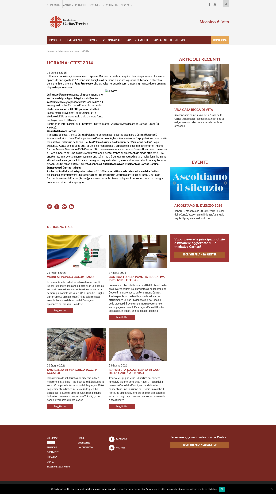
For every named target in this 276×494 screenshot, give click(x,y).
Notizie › (68, 5)
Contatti (51, 462)
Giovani (93, 40)
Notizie (51, 442)
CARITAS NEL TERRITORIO (169, 40)
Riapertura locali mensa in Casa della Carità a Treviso (134, 371)
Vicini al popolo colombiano (70, 277)
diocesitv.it (127, 5)
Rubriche (80, 5)
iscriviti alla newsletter (200, 254)
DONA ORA (52, 457)
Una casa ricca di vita (193, 110)
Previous (174, 80)
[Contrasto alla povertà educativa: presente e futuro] (138, 251)
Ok (222, 489)
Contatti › (112, 5)
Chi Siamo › (53, 5)
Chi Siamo (52, 438)
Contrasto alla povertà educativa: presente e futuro (137, 278)
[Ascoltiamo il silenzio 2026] (199, 183)
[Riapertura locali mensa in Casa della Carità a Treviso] (138, 344)
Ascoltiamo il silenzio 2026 (198, 206)
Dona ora (220, 40)
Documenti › (96, 5)
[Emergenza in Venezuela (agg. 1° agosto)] (76, 344)
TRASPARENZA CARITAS (59, 466)
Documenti (53, 452)
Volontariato (113, 40)
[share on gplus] (64, 206)
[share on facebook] (57, 206)
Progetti (55, 40)
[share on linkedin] (71, 206)
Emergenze (75, 40)
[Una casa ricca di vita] (199, 84)
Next (225, 80)
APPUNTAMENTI (137, 40)
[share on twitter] (49, 206)
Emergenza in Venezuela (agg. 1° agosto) (72, 371)
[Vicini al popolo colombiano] (76, 251)
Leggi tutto (60, 310)
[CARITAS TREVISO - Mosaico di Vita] (68, 22)
